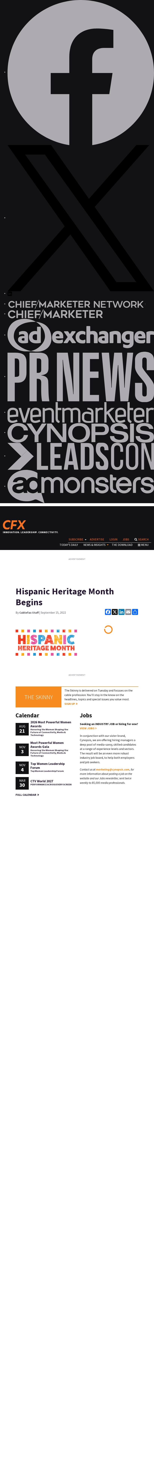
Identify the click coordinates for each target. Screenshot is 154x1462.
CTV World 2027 (41, 781)
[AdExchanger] (81, 335)
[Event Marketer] (81, 412)
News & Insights (94, 545)
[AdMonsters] (81, 486)
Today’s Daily (69, 545)
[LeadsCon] (81, 456)
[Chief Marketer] (55, 314)
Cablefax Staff (29, 612)
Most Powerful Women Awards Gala (47, 745)
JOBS (126, 539)
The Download (122, 545)
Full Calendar (26, 795)
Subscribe (76, 539)
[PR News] (81, 376)
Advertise (97, 539)
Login (113, 539)
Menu (145, 545)
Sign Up (69, 704)
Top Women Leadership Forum (47, 766)
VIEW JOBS (87, 728)
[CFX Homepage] (16, 524)
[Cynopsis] (81, 432)
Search (143, 539)
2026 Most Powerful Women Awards (50, 724)
